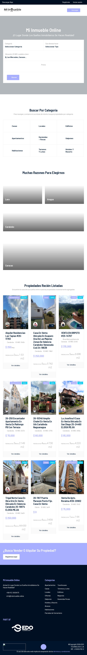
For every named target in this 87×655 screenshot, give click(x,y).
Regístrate (66, 2)
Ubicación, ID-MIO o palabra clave (17, 54)
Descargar (74, 10)
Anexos (47, 606)
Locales (47, 592)
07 (24, 325)
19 (80, 411)
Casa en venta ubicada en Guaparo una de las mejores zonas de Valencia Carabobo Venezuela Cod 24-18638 (43, 340)
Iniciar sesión (77, 2)
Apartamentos (50, 585)
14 (80, 325)
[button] (43, 68)
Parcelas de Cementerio (53, 613)
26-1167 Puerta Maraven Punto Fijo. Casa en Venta (43, 500)
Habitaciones (49, 610)
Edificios (60, 592)
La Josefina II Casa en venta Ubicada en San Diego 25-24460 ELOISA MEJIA (71, 423)
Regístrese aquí (11, 557)
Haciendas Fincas (64, 599)
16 (52, 325)
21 (24, 411)
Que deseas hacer (51, 44)
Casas (47, 589)
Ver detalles (15, 366)
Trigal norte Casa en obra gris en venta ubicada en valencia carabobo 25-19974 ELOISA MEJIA (15, 503)
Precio (43, 65)
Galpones (48, 599)
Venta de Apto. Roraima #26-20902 (71, 499)
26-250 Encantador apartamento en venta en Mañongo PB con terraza (15, 423)
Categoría (8, 44)
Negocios (61, 596)
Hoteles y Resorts (51, 603)
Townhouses (62, 585)
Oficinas (48, 596)
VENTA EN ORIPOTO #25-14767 (70, 334)
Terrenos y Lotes (63, 589)
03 (52, 491)
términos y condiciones (61, 651)
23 (52, 411)
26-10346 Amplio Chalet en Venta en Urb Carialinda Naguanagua (42, 423)
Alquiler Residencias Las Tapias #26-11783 (15, 335)
